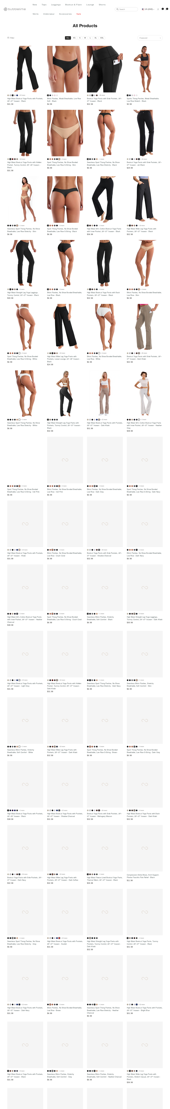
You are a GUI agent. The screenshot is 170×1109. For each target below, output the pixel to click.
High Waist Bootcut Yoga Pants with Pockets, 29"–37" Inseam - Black (25, 99)
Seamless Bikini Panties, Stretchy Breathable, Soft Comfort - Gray (60, 1075)
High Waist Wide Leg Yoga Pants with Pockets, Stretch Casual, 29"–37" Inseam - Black (144, 1076)
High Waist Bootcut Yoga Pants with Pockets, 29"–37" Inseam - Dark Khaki (105, 424)
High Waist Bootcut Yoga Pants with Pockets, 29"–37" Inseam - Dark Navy (25, 1009)
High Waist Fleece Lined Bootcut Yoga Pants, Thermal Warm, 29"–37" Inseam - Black (105, 878)
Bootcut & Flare (73, 5)
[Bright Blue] (17, 95)
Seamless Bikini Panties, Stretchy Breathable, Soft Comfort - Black (100, 618)
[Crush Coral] (52, 159)
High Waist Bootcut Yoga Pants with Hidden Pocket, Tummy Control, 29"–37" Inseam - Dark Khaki (64, 686)
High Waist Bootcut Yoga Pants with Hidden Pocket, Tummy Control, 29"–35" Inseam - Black (24, 165)
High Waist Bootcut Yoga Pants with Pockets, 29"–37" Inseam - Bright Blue (145, 1009)
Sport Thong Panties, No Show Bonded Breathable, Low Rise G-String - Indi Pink (23, 490)
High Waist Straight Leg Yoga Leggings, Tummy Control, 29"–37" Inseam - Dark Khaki (144, 618)
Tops (44, 5)
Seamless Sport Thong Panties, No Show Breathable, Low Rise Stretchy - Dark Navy (104, 684)
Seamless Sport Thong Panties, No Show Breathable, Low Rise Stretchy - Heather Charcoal (103, 1010)
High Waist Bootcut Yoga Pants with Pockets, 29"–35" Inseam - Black (25, 814)
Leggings (56, 5)
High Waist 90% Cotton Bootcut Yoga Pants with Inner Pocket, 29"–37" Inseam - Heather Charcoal (24, 619)
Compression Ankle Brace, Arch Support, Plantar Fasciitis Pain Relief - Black (143, 876)
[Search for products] (117, 9)
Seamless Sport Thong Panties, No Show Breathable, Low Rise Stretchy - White (23, 424)
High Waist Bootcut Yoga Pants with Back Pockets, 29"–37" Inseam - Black (103, 293)
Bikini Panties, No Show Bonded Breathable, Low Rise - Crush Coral (64, 554)
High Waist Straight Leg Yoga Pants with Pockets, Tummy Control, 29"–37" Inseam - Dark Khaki (104, 944)
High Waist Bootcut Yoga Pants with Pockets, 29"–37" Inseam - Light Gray (25, 684)
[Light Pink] (55, 95)
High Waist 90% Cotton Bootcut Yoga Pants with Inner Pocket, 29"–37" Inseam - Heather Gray (144, 425)
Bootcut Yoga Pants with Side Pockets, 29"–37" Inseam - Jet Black (144, 163)
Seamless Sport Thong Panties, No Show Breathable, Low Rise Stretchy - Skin (23, 230)
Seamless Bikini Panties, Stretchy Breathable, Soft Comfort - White (20, 751)
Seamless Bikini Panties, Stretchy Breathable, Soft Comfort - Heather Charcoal (104, 1075)
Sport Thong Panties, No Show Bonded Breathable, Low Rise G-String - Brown (102, 751)
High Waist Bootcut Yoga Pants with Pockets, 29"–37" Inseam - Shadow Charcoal (65, 814)
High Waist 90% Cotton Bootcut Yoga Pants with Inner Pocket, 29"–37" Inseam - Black (104, 230)
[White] (57, 95)
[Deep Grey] (94, 874)
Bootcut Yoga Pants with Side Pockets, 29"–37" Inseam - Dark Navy (24, 878)
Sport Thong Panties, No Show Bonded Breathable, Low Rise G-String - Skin (62, 163)
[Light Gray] (52, 95)
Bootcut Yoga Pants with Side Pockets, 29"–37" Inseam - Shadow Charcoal (104, 554)
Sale (78, 14)
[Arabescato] (10, 95)
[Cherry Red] (12, 159)
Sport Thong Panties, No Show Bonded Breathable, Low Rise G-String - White (22, 357)
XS (74, 38)
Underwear (49, 14)
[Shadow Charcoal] (57, 419)
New (35, 5)
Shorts (102, 5)
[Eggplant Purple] (12, 810)
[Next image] (40, 69)
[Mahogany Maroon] (134, 938)
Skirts (36, 14)
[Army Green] (50, 353)
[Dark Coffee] (97, 95)
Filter (12, 38)
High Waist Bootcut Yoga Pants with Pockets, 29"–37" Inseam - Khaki (25, 554)
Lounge (90, 5)
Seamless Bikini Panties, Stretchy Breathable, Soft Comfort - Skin (140, 684)
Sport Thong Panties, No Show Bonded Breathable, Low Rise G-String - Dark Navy (143, 490)
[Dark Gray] (55, 159)
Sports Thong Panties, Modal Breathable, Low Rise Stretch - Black (143, 99)
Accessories (65, 14)
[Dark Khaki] (17, 159)
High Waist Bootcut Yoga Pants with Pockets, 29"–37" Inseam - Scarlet (65, 942)
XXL (102, 38)
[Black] (48, 159)
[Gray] (92, 159)
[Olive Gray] (55, 419)
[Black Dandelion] (15, 95)
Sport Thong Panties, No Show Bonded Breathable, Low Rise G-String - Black (62, 230)
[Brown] (50, 159)
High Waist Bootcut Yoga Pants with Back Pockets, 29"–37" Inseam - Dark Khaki (143, 814)
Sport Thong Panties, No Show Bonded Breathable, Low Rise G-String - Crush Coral (64, 618)
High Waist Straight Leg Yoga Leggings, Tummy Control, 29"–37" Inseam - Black (23, 293)
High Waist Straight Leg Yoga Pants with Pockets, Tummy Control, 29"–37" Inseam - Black (64, 425)
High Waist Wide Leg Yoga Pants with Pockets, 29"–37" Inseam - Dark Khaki (62, 751)
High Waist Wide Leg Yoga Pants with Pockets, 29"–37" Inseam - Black (141, 230)
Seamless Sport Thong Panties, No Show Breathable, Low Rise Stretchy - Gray (23, 942)
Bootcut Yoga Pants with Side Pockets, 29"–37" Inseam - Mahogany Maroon (104, 814)
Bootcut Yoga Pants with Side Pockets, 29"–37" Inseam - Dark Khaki (144, 357)
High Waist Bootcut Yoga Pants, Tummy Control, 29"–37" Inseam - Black (142, 942)
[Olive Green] (97, 874)
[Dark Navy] (50, 95)
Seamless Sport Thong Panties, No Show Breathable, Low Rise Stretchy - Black (103, 163)
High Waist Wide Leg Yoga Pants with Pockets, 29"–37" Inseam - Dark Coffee (62, 878)
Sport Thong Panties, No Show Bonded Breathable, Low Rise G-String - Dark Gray (143, 751)
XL (96, 38)
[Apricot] (8, 95)
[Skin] (97, 159)
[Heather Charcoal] (94, 159)
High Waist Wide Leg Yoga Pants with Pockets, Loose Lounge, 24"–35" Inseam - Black (63, 359)
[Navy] (15, 810)
